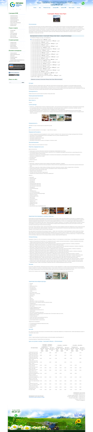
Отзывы (34, 7)
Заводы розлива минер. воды (15, 54)
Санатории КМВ (55, 7)
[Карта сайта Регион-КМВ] (20, 9)
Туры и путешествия (13, 33)
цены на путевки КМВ (13, 21)
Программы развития (13, 57)
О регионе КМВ (63, 7)
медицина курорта (13, 25)
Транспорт (12, 31)
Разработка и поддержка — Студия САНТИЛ (47, 423)
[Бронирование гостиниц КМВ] (16, 70)
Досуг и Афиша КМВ (13, 34)
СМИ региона (12, 55)
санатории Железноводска (14, 19)
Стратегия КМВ (12, 58)
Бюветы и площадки (13, 46)
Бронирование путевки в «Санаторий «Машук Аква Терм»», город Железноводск (50, 35)
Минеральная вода (46, 7)
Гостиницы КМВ (12, 30)
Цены (40, 7)
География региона (13, 43)
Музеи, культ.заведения (14, 37)
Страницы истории (13, 42)
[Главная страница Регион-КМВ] (14, 9)
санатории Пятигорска (13, 18)
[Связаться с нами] (17, 9)
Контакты (78, 7)
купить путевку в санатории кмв (15, 22)
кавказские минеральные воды (46, 424)
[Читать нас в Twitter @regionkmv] (14, 75)
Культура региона (13, 45)
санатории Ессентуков (14, 15)
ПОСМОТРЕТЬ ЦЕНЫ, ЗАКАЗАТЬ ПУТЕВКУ (37, 397)
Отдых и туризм (71, 7)
